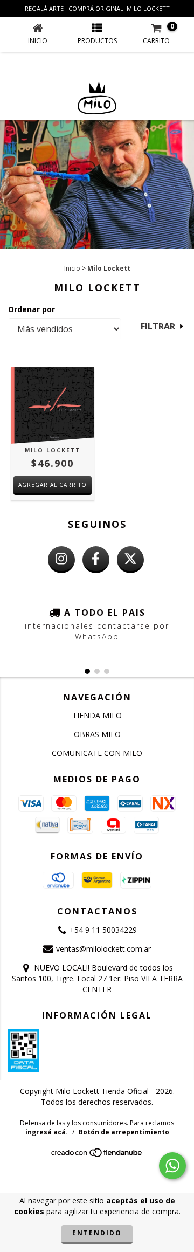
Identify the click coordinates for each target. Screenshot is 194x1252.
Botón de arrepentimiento (124, 1132)
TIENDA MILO (97, 715)
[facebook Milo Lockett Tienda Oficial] (95, 559)
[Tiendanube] (97, 1155)
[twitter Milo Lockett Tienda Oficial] (130, 559)
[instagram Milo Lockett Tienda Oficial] (61, 559)
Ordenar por (31, 309)
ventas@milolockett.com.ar (103, 949)
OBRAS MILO (97, 734)
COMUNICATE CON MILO (97, 753)
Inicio (72, 268)
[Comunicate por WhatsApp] (172, 1165)
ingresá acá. (46, 1132)
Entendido (97, 1232)
